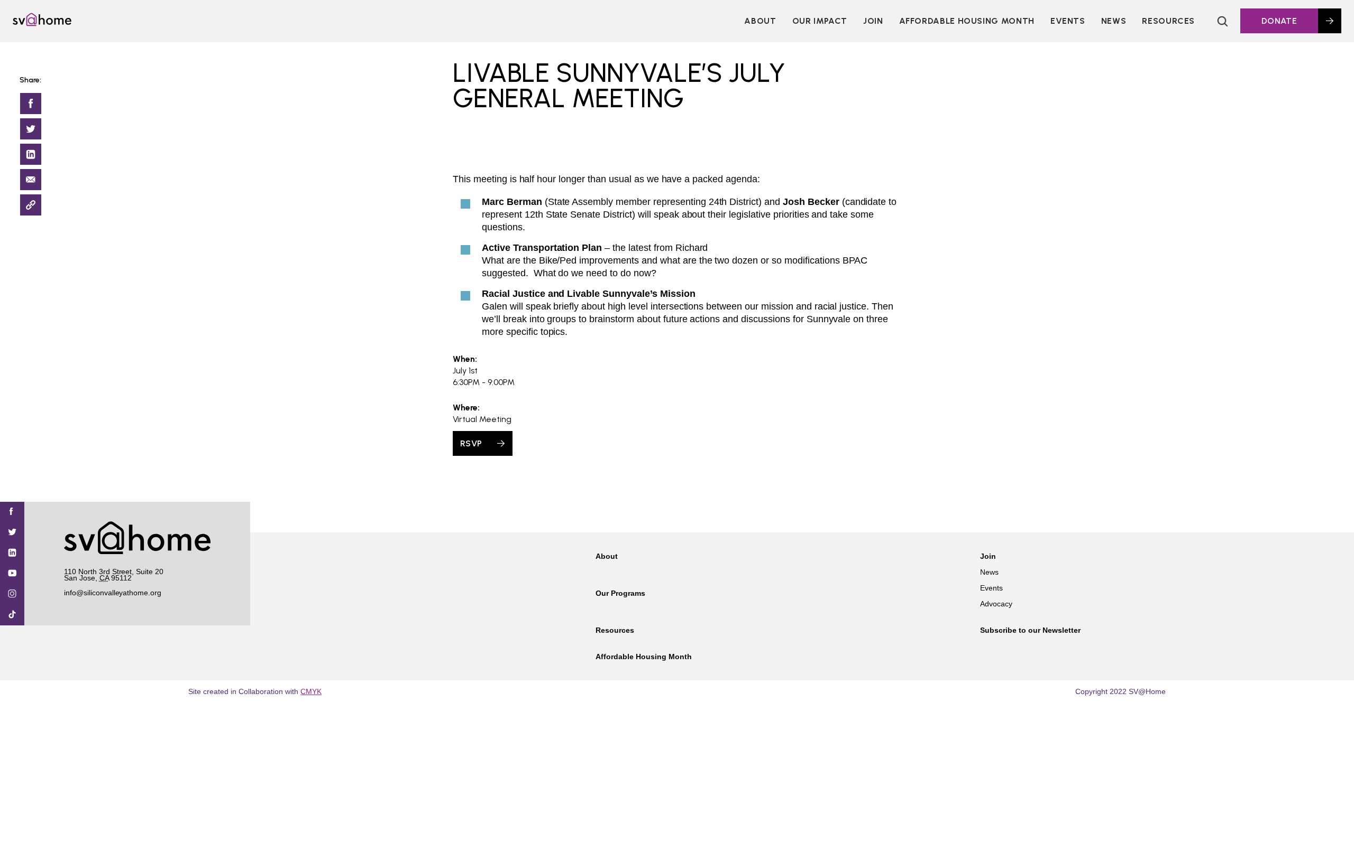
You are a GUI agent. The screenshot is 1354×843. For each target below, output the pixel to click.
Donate (1279, 21)
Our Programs (620, 593)
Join (988, 556)
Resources (1168, 21)
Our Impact (819, 21)
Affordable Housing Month (967, 21)
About (760, 21)
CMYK (311, 691)
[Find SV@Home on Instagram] (12, 594)
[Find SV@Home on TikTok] (12, 615)
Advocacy (996, 604)
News (1114, 21)
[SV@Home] (42, 23)
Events (1067, 21)
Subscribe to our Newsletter (1030, 630)
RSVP (471, 443)
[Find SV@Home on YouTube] (12, 574)
